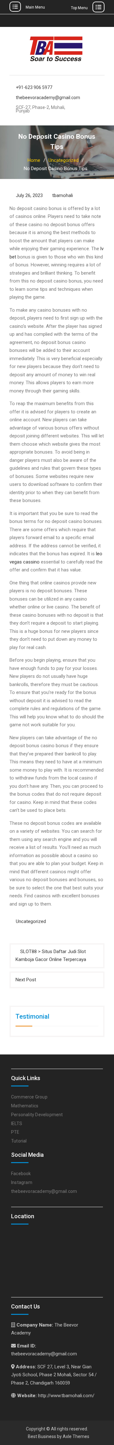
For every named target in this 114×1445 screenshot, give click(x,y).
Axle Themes (76, 1436)
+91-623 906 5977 (34, 87)
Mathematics (24, 1105)
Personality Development (37, 1114)
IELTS (16, 1123)
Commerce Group (29, 1096)
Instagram (21, 1182)
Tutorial (19, 1140)
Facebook (21, 1173)
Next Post (26, 980)
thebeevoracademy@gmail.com (47, 97)
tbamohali (62, 195)
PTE (15, 1132)
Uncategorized (31, 921)
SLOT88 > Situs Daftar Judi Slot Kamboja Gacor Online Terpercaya (51, 956)
